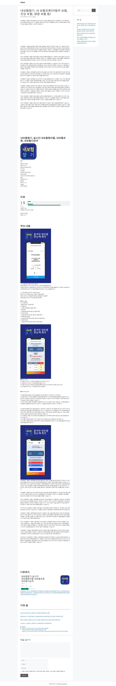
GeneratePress (63, 684)
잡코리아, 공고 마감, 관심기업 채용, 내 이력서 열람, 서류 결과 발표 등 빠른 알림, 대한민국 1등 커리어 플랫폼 (45, 631)
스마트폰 (39, 628)
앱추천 (42, 628)
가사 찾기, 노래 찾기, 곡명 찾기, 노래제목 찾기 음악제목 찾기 (36, 623)
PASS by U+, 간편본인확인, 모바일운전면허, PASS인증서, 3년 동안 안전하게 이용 (41, 616)
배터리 (23, 628)
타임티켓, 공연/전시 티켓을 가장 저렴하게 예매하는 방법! (35, 613)
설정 (35, 628)
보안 (26, 628)
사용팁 (29, 628)
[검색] (94, 10)
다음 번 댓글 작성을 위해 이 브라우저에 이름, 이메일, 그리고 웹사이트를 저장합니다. (43, 671)
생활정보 (24, 626)
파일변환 (46, 628)
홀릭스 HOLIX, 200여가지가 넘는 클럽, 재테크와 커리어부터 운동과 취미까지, (40, 619)
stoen (22, 2)
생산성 (32, 628)
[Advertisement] (45, 36)
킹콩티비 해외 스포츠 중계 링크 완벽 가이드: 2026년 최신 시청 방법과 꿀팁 (86, 25)
